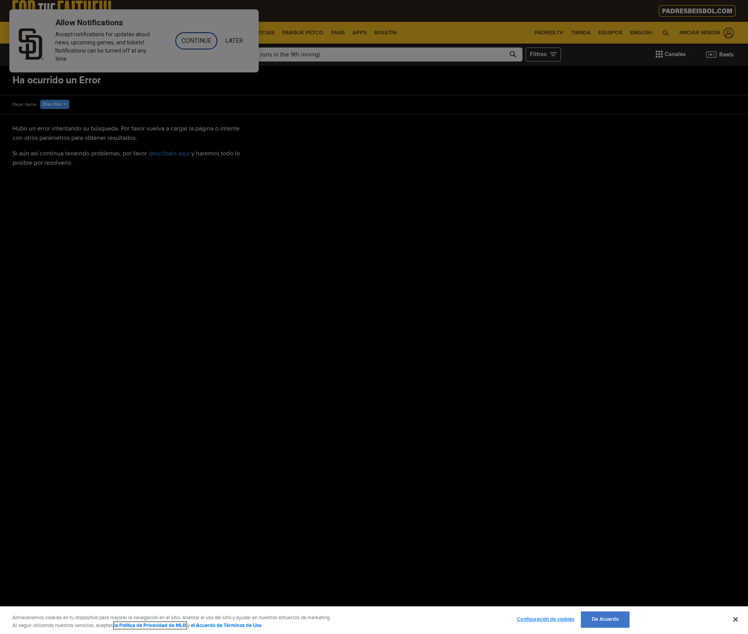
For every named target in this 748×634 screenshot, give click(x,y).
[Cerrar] (735, 619)
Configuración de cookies (545, 619)
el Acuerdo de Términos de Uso (226, 625)
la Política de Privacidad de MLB (150, 625)
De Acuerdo (605, 619)
